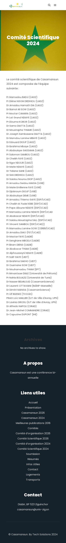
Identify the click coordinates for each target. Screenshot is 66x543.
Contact (33, 469)
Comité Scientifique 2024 (33, 449)
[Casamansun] (16, 5)
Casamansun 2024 (33, 418)
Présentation (33, 408)
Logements (33, 474)
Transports (33, 480)
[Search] (49, 5)
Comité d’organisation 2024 (33, 444)
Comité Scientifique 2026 (33, 438)
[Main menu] (55, 5)
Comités (33, 428)
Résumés (33, 459)
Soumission (33, 454)
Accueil (33, 402)
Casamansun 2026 (33, 413)
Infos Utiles (33, 464)
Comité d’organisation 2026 (33, 433)
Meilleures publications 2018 (33, 423)
